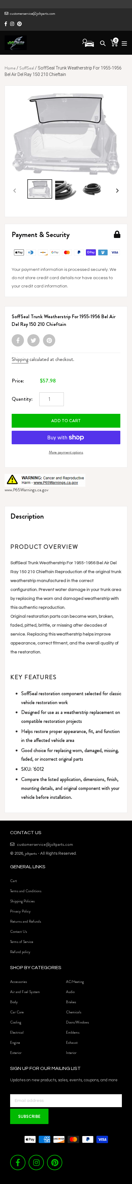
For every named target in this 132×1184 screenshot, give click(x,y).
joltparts (31, 853)
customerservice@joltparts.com (32, 13)
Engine (15, 1042)
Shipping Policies (22, 901)
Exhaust (72, 1042)
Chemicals (73, 1012)
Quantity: (22, 398)
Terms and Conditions (25, 891)
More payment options (66, 452)
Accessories (18, 981)
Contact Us (18, 931)
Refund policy (20, 952)
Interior (71, 1052)
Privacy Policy (20, 911)
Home (10, 68)
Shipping (20, 359)
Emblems (73, 1032)
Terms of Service (21, 941)
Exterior (15, 1052)
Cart (13, 881)
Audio (70, 992)
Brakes (71, 1002)
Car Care (17, 1012)
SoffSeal (26, 68)
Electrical (17, 1032)
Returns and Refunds (25, 921)
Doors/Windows (77, 1022)
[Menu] (122, 42)
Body (14, 1002)
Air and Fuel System (25, 992)
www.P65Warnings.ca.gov (27, 490)
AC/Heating (75, 981)
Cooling (15, 1022)
